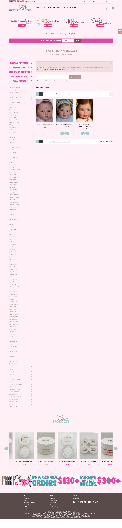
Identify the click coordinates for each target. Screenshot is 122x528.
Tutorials (52, 509)
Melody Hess (12, 331)
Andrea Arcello (13, 227)
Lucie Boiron (12, 232)
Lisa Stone (12, 262)
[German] (14, 1)
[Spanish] (23, 1)
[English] (10, 1)
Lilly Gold (11, 217)
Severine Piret (13, 222)
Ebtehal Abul (12, 207)
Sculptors (26, 507)
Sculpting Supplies (13, 394)
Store (57, 54)
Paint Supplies (12, 386)
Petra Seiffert (12, 179)
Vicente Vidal (13, 284)
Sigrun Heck (12, 311)
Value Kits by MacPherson (16, 90)
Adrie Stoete (12, 145)
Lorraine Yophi (13, 319)
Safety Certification (29, 509)
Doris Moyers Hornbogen (16, 237)
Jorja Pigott (12, 172)
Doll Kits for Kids (13, 369)
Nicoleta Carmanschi (14, 219)
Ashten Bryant (13, 274)
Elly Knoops (12, 165)
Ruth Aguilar (12, 127)
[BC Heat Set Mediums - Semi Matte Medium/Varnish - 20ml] (39, 445)
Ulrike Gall (12, 192)
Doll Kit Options (13, 372)
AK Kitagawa (12, 209)
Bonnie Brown (13, 282)
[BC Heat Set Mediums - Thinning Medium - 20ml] (103, 445)
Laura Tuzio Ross (13, 324)
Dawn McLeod (13, 162)
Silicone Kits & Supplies (15, 396)
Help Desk (52, 498)
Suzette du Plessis (13, 194)
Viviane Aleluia (13, 294)
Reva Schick (12, 349)
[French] (12, 1)
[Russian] (20, 1)
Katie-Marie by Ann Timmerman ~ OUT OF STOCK (84, 126)
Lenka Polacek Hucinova (15, 212)
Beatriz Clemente (13, 105)
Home (51, 54)
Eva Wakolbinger (13, 279)
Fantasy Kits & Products (15, 379)
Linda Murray (13, 329)
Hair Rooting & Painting (15, 384)
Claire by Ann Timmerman (44, 124)
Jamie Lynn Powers (14, 252)
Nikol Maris (12, 199)
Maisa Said (12, 137)
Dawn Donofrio (13, 292)
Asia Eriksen (12, 214)
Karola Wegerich (13, 316)
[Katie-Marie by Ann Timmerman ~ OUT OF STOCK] (84, 111)
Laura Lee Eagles (13, 321)
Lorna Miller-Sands (14, 132)
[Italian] (16, 1)
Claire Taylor (12, 135)
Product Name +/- (60, 93)
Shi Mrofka (12, 187)
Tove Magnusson (13, 254)
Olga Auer (12, 339)
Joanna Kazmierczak (14, 169)
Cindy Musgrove (13, 157)
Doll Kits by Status (14, 367)
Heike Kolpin (12, 309)
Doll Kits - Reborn (13, 92)
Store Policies (53, 500)
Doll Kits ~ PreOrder (14, 87)
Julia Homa (12, 224)
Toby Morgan (13, 189)
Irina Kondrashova (14, 120)
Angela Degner (13, 115)
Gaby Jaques (12, 142)
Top (120, 32)
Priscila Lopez (13, 140)
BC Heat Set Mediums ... (18, 462)
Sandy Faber (12, 354)
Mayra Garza (12, 272)
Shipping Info (53, 502)
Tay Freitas (12, 259)
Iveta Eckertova (13, 269)
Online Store (27, 498)
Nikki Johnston (13, 341)
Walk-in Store (27, 504)
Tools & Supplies (13, 399)
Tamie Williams (13, 110)
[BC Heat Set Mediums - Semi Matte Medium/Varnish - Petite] (61, 445)
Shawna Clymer (13, 359)
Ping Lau (11, 344)
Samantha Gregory (14, 204)
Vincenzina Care (13, 301)
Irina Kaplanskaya (13, 202)
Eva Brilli (11, 167)
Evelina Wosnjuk (13, 304)
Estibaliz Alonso (13, 112)
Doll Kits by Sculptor (67, 54)
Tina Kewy (12, 364)
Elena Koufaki (12, 117)
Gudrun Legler (13, 306)
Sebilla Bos (12, 356)
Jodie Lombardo (13, 257)
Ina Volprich (12, 239)
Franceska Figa (13, 334)
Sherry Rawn (12, 184)
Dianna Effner (12, 244)
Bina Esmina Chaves (14, 122)
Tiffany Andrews (13, 125)
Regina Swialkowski (14, 346)
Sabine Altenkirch (13, 182)
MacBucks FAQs (54, 507)
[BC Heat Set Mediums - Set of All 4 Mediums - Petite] (82, 445)
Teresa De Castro (13, 289)
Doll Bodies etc (13, 95)
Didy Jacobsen (13, 296)
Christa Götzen (13, 155)
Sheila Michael (13, 361)
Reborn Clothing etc (14, 389)
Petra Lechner (13, 177)
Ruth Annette (12, 249)
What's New (12, 404)
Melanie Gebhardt (14, 287)
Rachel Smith (12, 264)
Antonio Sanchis (13, 229)
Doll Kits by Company (15, 97)
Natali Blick (12, 336)
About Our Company (29, 502)
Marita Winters (13, 326)
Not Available (65, 133)
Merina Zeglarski (13, 351)
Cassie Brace (12, 152)
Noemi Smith (12, 234)
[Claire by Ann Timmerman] (44, 111)
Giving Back (76, 498)
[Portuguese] (18, 1)
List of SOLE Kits (13, 406)
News (25, 500)
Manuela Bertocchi (14, 267)
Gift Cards (11, 382)
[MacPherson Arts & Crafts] (21, 10)
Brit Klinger (12, 150)
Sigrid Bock (12, 277)
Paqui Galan (12, 107)
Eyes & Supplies (13, 377)
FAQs (51, 504)
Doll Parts (11, 374)
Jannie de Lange (13, 314)
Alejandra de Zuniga (14, 102)
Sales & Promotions (14, 391)
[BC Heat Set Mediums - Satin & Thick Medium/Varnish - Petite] (18, 445)
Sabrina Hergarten (14, 197)
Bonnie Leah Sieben (14, 147)
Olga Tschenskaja (13, 160)
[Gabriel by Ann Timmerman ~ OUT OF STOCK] (64, 111)
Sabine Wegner (13, 130)
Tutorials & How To (14, 401)
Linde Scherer (13, 242)
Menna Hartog (13, 174)
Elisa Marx (12, 299)
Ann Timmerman (13, 247)
